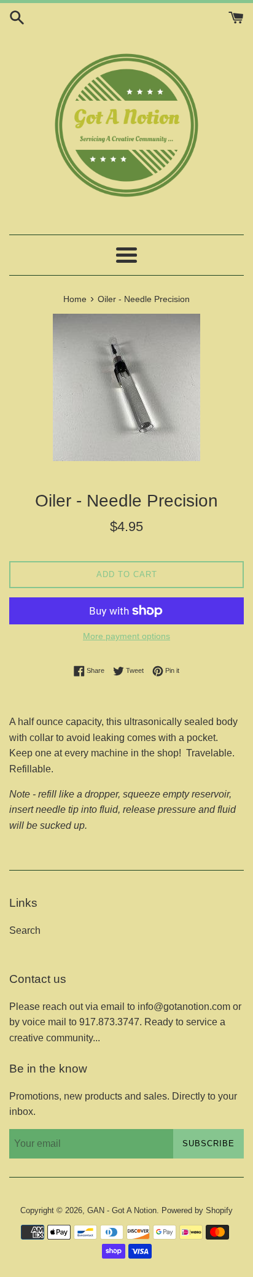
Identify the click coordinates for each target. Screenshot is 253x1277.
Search (25, 930)
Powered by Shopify (197, 1210)
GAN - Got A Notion (122, 1210)
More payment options (126, 636)
